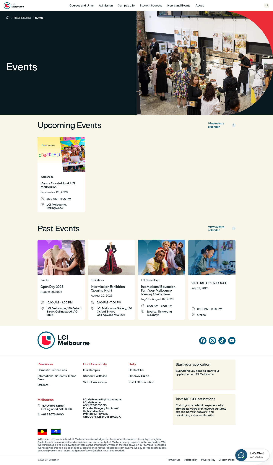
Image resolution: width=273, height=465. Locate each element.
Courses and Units (81, 5)
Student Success (151, 5)
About (200, 5)
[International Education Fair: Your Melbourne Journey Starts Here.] (161, 279)
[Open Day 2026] (61, 279)
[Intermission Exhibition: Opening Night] (111, 279)
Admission (106, 5)
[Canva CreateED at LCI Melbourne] (61, 174)
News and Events (178, 5)
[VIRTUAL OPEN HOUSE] (212, 279)
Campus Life (126, 5)
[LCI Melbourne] (13, 5)
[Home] (64, 347)
